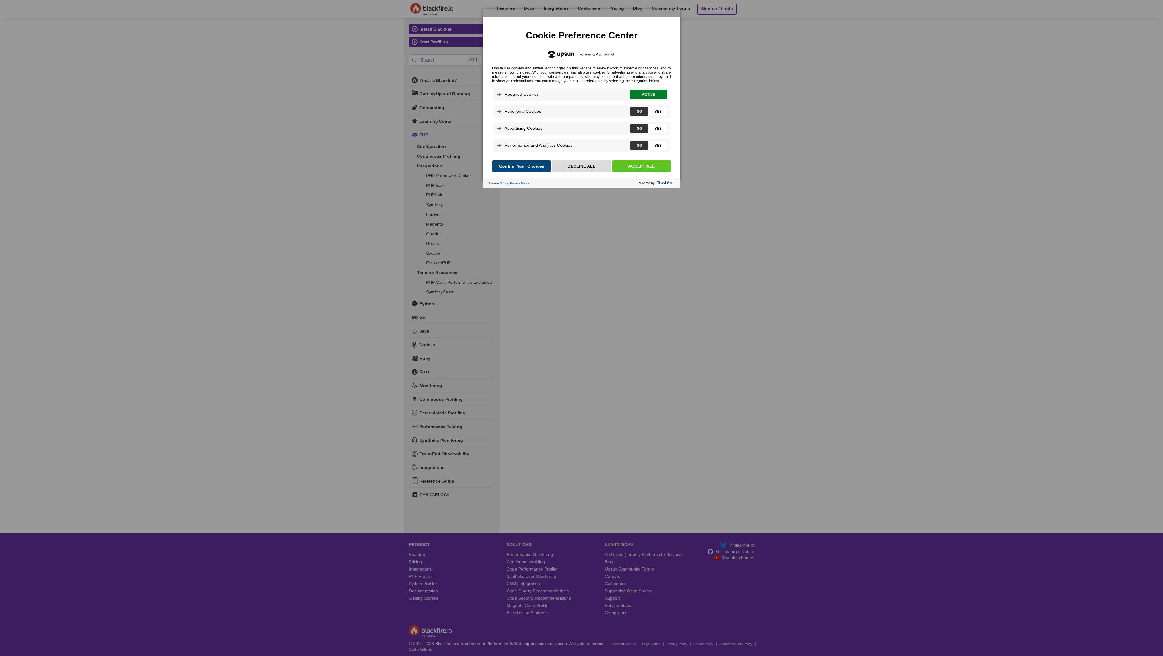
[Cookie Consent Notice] (581, 102)
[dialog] (581, 94)
